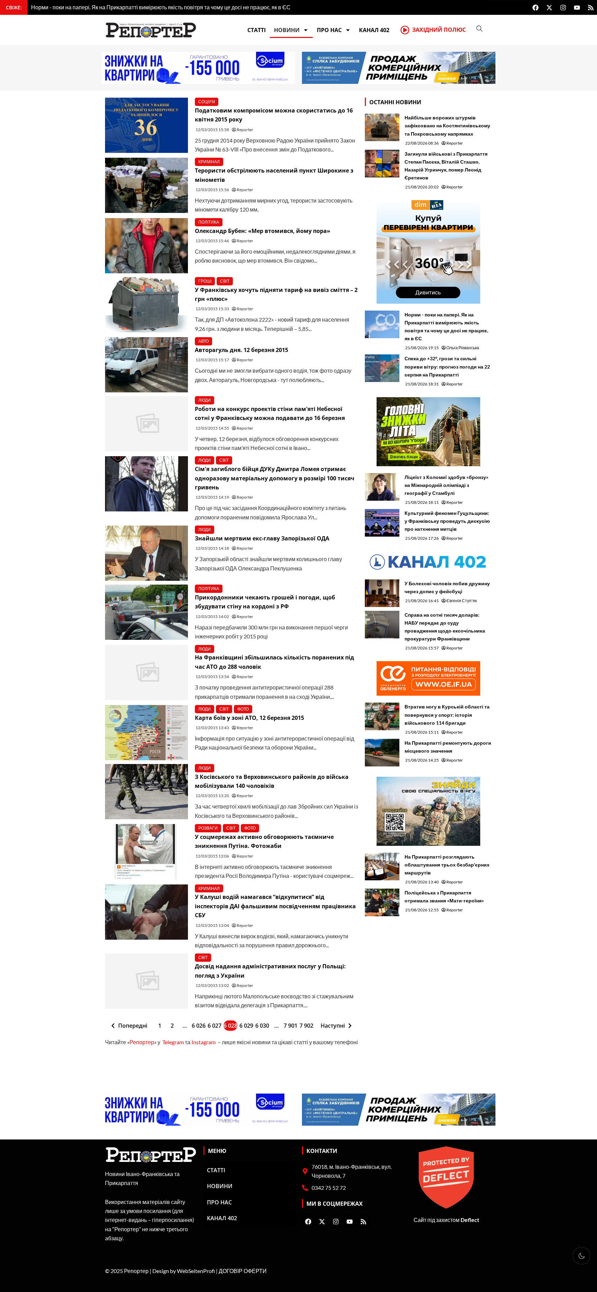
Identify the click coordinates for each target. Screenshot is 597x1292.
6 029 (246, 1025)
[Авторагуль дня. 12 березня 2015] (146, 364)
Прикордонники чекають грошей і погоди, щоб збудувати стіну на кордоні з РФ (265, 602)
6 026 (199, 1025)
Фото (243, 709)
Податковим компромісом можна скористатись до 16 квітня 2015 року (274, 115)
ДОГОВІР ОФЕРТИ (243, 1270)
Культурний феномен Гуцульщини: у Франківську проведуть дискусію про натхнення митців (447, 521)
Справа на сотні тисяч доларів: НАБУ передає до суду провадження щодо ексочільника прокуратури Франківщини (445, 627)
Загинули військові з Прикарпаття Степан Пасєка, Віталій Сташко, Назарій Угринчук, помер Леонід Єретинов (446, 165)
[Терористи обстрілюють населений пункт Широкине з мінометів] (146, 185)
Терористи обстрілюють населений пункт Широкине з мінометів (274, 175)
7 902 (306, 1025)
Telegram (173, 1042)
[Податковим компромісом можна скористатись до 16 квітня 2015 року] (146, 125)
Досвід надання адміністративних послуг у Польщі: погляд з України (270, 970)
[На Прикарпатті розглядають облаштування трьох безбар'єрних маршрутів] (382, 866)
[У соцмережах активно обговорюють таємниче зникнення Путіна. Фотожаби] (146, 851)
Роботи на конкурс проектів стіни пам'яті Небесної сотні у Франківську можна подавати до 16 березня (270, 413)
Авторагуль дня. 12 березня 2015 (241, 350)
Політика (208, 222)
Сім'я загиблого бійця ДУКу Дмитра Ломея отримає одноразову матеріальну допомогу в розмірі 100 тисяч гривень (274, 478)
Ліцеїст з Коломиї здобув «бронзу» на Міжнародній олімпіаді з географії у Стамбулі (447, 485)
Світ (224, 281)
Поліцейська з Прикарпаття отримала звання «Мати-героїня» (444, 896)
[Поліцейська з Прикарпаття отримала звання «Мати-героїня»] (382, 902)
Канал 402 (374, 30)
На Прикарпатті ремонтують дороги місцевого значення (448, 747)
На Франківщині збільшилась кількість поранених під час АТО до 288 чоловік (274, 662)
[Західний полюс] (404, 30)
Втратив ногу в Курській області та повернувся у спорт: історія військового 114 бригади (447, 714)
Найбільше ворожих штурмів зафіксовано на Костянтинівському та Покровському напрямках (447, 125)
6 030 (262, 1025)
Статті (256, 30)
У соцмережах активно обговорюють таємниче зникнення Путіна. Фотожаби (264, 841)
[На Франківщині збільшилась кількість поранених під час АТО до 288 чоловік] (146, 672)
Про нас (329, 30)
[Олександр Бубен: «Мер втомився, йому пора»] (146, 245)
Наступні (333, 1025)
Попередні (132, 1025)
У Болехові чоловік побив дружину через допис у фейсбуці (447, 587)
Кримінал (209, 161)
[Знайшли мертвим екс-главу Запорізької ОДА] (146, 553)
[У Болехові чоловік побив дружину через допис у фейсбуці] (382, 593)
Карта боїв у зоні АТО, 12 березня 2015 (249, 718)
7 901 (290, 1025)
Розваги (208, 828)
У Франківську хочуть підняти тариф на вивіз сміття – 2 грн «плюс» (276, 294)
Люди (204, 400)
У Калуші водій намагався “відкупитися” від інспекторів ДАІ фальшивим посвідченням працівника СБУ (275, 906)
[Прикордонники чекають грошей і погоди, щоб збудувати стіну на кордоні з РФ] (146, 612)
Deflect (470, 1219)
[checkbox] (581, 1255)
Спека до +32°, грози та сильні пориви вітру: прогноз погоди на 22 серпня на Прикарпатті (447, 366)
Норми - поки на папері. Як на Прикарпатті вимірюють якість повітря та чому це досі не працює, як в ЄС (446, 326)
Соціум (206, 101)
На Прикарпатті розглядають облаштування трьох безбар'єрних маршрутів (447, 864)
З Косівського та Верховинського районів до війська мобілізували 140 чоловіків (272, 781)
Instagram (203, 1042)
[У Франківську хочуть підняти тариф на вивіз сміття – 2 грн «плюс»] (146, 304)
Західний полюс (439, 29)
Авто (203, 341)
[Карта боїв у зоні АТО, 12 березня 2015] (146, 732)
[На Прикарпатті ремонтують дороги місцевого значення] (382, 752)
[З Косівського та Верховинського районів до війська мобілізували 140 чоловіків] (146, 791)
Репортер (142, 1042)
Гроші (204, 281)
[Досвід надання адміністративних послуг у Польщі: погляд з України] (146, 981)
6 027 (214, 1025)
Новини (287, 30)
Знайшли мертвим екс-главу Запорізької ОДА (262, 538)
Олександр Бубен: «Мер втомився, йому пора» (262, 231)
